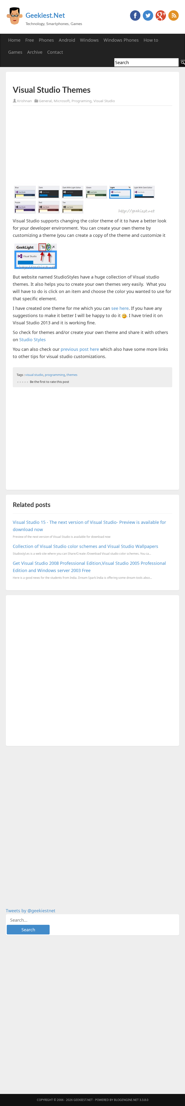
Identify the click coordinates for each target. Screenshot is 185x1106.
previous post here (80, 349)
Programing (82, 100)
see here (120, 308)
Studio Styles (32, 339)
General (45, 100)
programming (55, 375)
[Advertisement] (69, 78)
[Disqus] (92, 669)
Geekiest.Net (45, 15)
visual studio (34, 375)
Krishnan (24, 100)
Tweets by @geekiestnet (30, 910)
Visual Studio (104, 100)
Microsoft (62, 100)
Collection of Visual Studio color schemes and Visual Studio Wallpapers (85, 546)
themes (71, 375)
